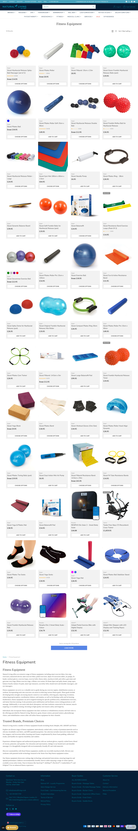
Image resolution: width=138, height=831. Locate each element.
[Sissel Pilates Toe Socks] (21, 555)
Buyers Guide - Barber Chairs (82, 790)
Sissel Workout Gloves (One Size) (84, 426)
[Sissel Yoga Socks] (53, 555)
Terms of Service (47, 797)
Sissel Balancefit (77, 226)
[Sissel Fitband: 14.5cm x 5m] (53, 356)
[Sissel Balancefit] (85, 206)
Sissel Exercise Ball (78, 275)
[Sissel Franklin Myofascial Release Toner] (117, 356)
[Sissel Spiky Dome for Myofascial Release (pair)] (21, 306)
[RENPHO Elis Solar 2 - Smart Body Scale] (85, 505)
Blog (42, 780)
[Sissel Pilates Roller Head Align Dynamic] (117, 406)
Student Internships (47, 794)
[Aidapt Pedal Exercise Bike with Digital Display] (85, 605)
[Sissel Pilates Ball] (21, 104)
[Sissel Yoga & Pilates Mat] (21, 505)
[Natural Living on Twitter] (129, 2)
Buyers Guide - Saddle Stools (82, 801)
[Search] (94, 7)
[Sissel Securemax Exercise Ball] (21, 256)
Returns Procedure (109, 790)
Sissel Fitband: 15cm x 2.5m (82, 70)
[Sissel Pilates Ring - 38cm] (117, 156)
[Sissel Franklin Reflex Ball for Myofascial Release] (117, 104)
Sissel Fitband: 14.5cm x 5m (50, 375)
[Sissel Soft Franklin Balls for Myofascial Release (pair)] (53, 206)
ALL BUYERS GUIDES (79, 780)
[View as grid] (112, 31)
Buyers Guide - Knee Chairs (81, 797)
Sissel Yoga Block (14, 426)
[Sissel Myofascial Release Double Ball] (85, 104)
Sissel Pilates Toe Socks (16, 574)
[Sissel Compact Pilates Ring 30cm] (85, 306)
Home (5, 657)
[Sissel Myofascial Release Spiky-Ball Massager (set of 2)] (21, 51)
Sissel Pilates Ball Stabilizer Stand (116, 574)
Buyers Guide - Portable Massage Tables (86, 787)
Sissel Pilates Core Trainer (17, 375)
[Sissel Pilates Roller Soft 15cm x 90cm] (53, 104)
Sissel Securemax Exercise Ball (19, 279)
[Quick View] (33, 38)
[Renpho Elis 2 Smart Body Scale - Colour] (53, 605)
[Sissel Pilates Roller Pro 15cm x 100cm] (53, 256)
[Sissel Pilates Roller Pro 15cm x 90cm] (117, 306)
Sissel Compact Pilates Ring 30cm (84, 326)
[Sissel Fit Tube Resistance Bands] (117, 456)
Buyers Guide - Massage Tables (83, 783)
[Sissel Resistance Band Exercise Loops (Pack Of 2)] (117, 206)
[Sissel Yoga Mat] (85, 555)
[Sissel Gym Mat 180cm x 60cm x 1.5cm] (53, 156)
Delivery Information (110, 787)
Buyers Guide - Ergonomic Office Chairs (86, 794)
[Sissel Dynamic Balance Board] (21, 206)
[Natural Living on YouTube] (134, 2)
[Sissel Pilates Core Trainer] (21, 356)
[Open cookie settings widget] (3, 828)
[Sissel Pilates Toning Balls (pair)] (21, 456)
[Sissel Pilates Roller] (53, 51)
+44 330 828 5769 (15, 794)
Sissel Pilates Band (46, 426)
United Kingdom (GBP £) (16, 823)
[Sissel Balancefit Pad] (53, 505)
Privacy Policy (46, 804)
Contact (106, 783)
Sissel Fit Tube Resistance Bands (116, 475)
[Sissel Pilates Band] (53, 406)
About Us (106, 780)
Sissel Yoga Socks (46, 574)
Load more (69, 648)
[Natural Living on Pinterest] (132, 2)
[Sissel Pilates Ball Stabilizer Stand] (117, 555)
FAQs (105, 794)
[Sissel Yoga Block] (21, 406)
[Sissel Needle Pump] (85, 156)
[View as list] (116, 31)
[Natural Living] (14, 7)
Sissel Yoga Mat (77, 578)
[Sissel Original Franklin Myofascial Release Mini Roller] (53, 306)
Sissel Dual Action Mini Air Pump (51, 475)
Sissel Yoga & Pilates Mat (17, 525)
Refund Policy (45, 801)
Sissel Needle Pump (79, 176)
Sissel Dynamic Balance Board (18, 226)
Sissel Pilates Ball (14, 126)
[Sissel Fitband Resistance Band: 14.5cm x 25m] (85, 456)
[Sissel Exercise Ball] (85, 256)
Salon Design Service (48, 787)
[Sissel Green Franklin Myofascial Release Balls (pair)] (117, 51)
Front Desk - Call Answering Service (53, 790)
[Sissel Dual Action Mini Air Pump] (53, 456)
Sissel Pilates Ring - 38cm (113, 176)
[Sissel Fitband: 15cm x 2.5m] (85, 51)
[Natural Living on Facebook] (126, 2)
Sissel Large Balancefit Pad (81, 375)
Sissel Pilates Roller (46, 70)
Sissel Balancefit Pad (47, 525)
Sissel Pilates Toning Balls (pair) (19, 475)
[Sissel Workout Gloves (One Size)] (85, 406)
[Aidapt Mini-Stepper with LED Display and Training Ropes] (117, 605)
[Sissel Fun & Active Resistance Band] (117, 256)
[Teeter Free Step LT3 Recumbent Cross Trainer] (117, 505)
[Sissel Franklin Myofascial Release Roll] (21, 605)
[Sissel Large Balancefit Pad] (85, 356)
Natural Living (21, 826)
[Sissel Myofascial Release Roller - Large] (21, 156)
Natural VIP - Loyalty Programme (52, 783)
